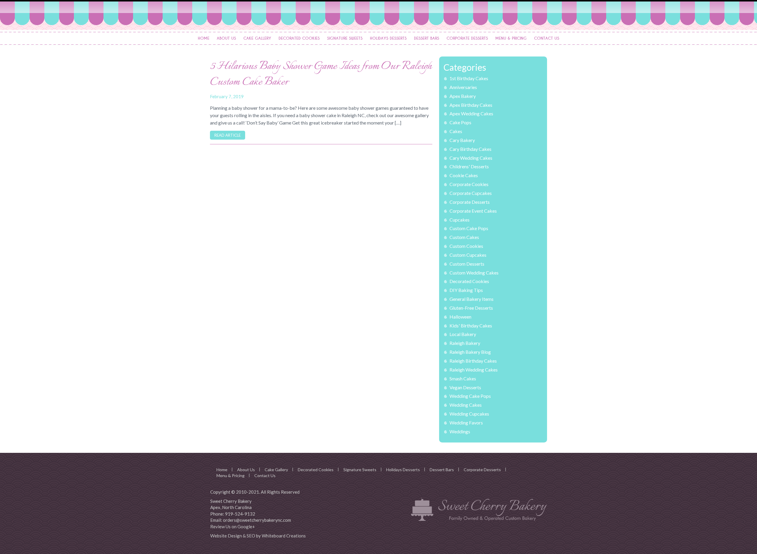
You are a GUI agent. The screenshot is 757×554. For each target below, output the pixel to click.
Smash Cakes (462, 378)
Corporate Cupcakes (470, 193)
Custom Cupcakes (467, 255)
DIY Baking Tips (466, 290)
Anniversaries (463, 87)
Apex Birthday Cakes (470, 105)
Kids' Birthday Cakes (470, 325)
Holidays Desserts (388, 38)
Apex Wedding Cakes (471, 113)
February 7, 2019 (227, 96)
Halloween (460, 316)
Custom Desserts (466, 263)
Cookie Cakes (463, 175)
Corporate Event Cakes (473, 211)
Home (203, 38)
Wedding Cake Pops (470, 396)
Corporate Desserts (467, 38)
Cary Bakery (462, 140)
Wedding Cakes (465, 405)
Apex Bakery (462, 96)
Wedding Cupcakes (469, 413)
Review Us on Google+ (232, 526)
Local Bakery (462, 334)
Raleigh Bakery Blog (470, 352)
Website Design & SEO (232, 535)
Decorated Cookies (299, 38)
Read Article (227, 135)
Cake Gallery (257, 38)
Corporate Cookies (469, 184)
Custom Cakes (464, 237)
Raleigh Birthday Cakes (473, 361)
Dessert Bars (426, 38)
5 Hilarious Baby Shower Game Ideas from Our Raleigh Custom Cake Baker (321, 74)
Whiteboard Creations (284, 535)
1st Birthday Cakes (468, 78)
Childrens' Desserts (469, 166)
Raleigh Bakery (464, 343)
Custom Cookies (466, 246)
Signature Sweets (345, 38)
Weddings (459, 431)
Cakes (455, 131)
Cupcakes (459, 219)
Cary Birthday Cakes (470, 149)
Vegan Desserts (465, 387)
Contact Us (546, 38)
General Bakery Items (471, 299)
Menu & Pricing (511, 38)
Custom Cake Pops (468, 228)
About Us (226, 38)
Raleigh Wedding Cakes (473, 369)
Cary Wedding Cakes (470, 158)
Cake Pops (460, 122)
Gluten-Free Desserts (471, 308)
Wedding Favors (466, 422)
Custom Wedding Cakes (474, 272)
